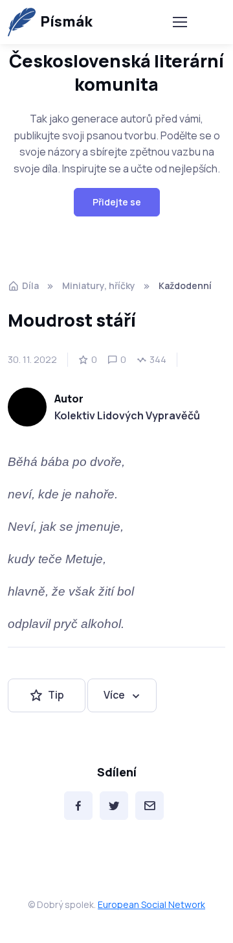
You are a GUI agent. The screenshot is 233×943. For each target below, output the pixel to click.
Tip (56, 695)
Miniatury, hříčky (98, 285)
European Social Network (151, 904)
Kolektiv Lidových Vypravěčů (127, 415)
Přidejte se (117, 202)
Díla (30, 285)
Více (114, 695)
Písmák (66, 21)
